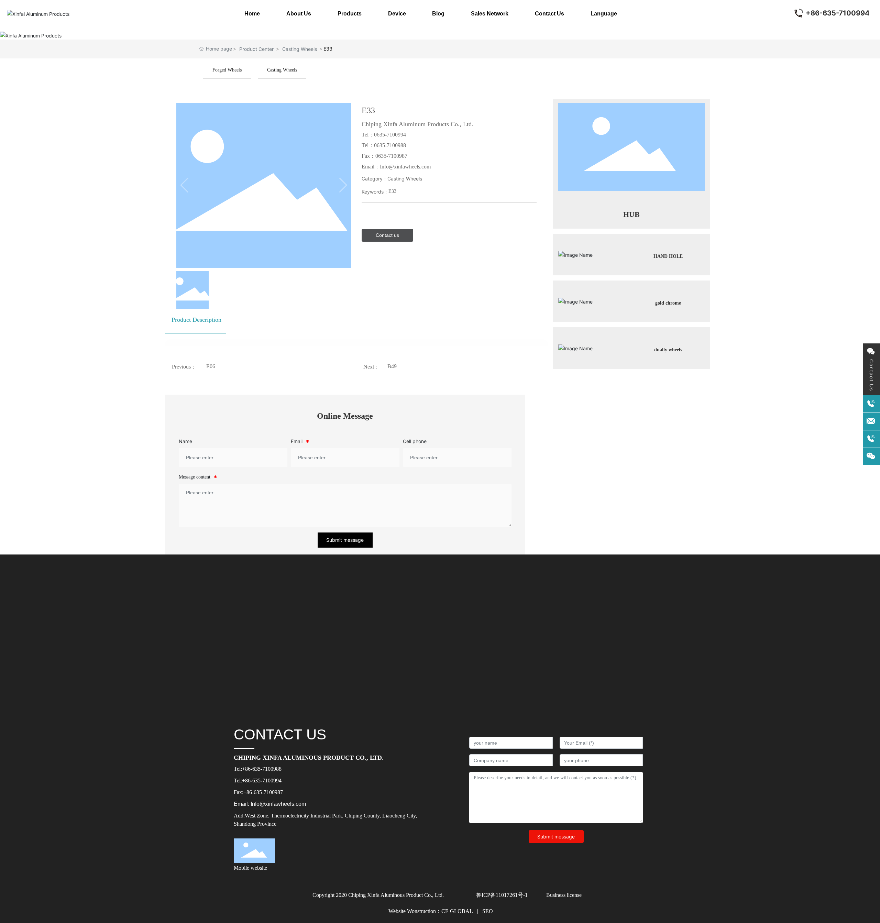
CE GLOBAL (457, 911)
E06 (210, 366)
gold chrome (668, 303)
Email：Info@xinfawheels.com (396, 166)
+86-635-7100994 (838, 13)
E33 (392, 191)
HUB (631, 214)
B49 (392, 366)
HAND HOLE (668, 256)
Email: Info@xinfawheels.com (270, 804)
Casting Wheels (299, 49)
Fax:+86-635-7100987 (258, 792)
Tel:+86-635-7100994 (258, 780)
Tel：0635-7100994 (384, 135)
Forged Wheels (227, 70)
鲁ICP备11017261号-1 (502, 895)
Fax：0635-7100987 (384, 156)
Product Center (256, 49)
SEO (487, 911)
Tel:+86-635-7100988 (258, 769)
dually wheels (668, 349)
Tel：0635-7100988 (384, 145)
